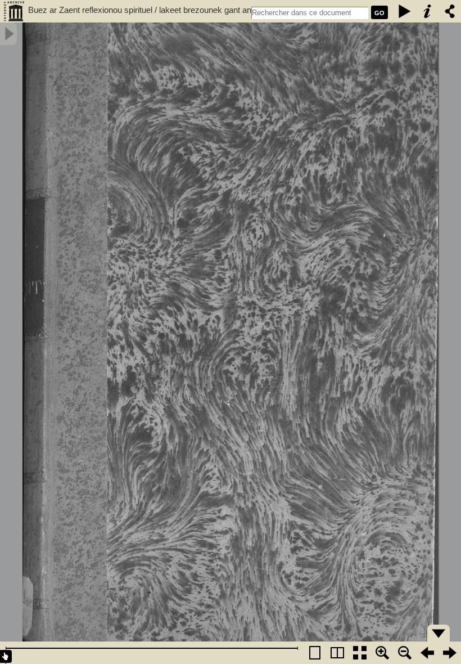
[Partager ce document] (450, 11)
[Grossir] (382, 652)
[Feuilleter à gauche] (427, 652)
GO (379, 13)
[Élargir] (405, 652)
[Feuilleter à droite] (450, 652)
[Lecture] (405, 11)
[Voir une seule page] (315, 652)
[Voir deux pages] (337, 652)
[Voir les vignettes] (360, 652)
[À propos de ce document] (427, 11)
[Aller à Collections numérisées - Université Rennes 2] (14, 11)
